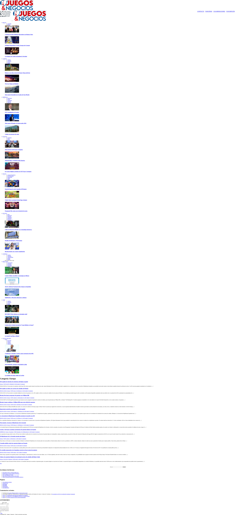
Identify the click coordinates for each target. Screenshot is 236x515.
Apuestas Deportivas (11, 174)
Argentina (9, 23)
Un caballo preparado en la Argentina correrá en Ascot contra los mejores (18, 450)
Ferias (8, 138)
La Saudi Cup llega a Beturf (12, 336)
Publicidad (9, 266)
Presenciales (9, 177)
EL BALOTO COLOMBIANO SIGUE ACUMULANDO (18, 496)
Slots (8, 179)
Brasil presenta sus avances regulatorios (15, 251)
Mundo (8, 24)
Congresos (9, 137)
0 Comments (22, 384)
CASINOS (4, 58)
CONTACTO (200, 11)
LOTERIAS (4, 253)
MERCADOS (5, 261)
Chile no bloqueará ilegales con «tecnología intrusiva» (18, 229)
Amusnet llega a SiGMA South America (15, 160)
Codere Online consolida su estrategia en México (17, 275)
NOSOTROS (208, 11)
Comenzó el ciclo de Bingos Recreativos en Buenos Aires (19, 34)
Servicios (9, 101)
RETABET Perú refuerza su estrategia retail (16, 314)
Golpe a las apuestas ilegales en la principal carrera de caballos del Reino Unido (20, 457)
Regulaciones (10, 220)
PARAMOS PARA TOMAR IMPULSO (10, 472)
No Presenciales (10, 176)
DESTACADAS (3, 390)
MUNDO (9, 340)
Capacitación (9, 262)
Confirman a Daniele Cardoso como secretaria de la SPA (19, 353)
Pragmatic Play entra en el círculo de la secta (16, 211)
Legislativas (9, 217)
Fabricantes (9, 98)
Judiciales (9, 216)
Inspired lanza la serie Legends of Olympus (16, 189)
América (9, 59)
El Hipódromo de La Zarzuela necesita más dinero (12, 436)
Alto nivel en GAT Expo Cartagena (14, 149)
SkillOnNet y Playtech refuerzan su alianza (15, 297)
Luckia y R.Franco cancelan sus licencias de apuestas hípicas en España (18, 429)
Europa (8, 62)
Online (8, 178)
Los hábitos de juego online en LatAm (14, 375)
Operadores (9, 100)
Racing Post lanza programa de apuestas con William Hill (14, 395)
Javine (3, 495)
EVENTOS (4, 136)
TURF (3, 300)
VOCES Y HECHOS (6, 338)
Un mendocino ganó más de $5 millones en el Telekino (17, 495)
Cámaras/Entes (10, 257)
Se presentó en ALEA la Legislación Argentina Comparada (63, 494)
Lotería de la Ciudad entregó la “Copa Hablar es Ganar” (19, 325)
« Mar (1, 513)
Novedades (9, 264)
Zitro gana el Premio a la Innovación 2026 (15, 123)
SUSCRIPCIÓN (230, 11)
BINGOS (4, 22)
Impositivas (9, 215)
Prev (1, 463)
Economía (9, 263)
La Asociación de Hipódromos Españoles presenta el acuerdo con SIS (17, 416)
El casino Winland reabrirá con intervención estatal (17, 493)
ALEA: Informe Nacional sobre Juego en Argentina (18, 286)
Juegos (8, 99)
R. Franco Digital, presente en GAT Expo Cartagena (18, 171)
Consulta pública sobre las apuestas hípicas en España (13, 443)
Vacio (6, 339)
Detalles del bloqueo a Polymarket (13, 240)
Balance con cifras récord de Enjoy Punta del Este (17, 73)
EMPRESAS (5, 97)
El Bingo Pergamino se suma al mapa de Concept (17, 45)
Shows (8, 139)
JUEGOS (4, 173)
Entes (8, 214)
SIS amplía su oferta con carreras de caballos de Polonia (14, 388)
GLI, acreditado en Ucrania (12, 112)
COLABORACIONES (219, 11)
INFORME (4, 484)
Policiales (9, 218)
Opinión (9, 342)
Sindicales (9, 343)
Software (9, 102)
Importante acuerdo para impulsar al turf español (12, 409)
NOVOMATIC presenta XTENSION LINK (16, 364)
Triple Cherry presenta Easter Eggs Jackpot (16, 200)
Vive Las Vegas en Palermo (11, 83)
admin (18, 384)
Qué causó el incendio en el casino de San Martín (17, 94)
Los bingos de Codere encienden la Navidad (16, 56)
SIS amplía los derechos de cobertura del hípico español (14, 381)
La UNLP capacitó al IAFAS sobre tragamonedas (16, 497)
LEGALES (4, 213)
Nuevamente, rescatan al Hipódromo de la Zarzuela (13, 422)
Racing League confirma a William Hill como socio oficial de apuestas (17, 402)
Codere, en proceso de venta (12, 134)
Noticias (9, 341)
